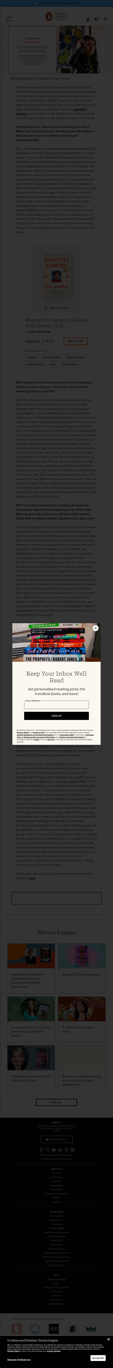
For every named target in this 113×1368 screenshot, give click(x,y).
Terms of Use (38, 732)
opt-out (50, 739)
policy (36, 739)
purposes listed (67, 735)
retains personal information (71, 737)
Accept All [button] (98, 1358)
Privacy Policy (13, 1351)
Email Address (33, 700)
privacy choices (53, 1351)
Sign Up (57, 715)
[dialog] (56, 1352)
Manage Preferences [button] (19, 1359)
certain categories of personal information (35, 735)
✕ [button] (108, 1339)
